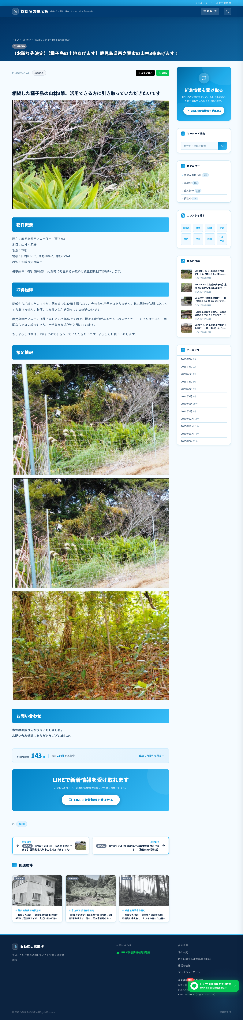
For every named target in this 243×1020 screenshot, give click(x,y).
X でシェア (146, 72)
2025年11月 (190, 426)
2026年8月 (188, 359)
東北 (198, 227)
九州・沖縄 (221, 239)
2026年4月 (188, 389)
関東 (209, 227)
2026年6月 (188, 374)
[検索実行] (222, 146)
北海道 (186, 227)
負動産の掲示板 (195, 175)
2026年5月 (188, 381)
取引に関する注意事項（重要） (195, 959)
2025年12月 (190, 418)
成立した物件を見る (152, 755)
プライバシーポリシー (190, 972)
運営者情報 (184, 965)
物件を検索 (225, 2)
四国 (209, 238)
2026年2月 (189, 403)
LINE (164, 72)
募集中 (190, 183)
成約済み (26, 39)
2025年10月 (190, 433)
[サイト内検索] (227, 11)
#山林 (22, 823)
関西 (186, 238)
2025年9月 (189, 441)
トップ (15, 39)
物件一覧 (212, 11)
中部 (221, 227)
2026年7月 (189, 366)
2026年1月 (188, 411)
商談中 (190, 198)
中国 (198, 238)
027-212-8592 (186, 994)
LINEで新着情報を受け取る (93, 799)
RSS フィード (205, 2)
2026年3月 (188, 396)
